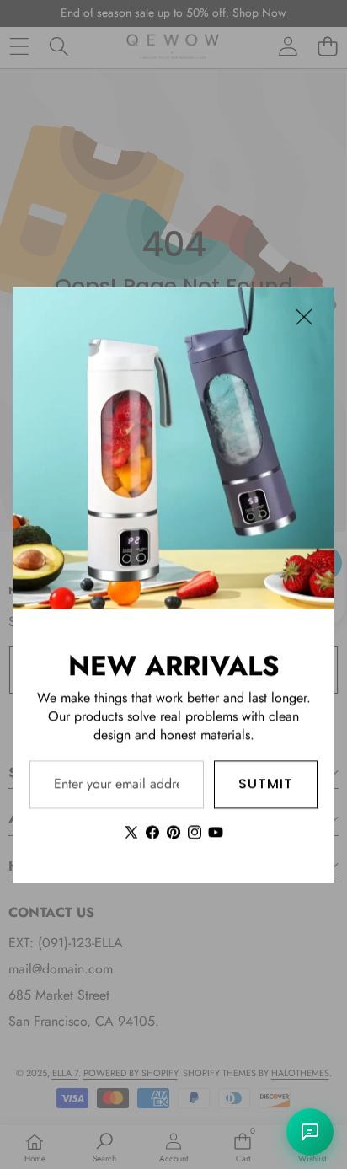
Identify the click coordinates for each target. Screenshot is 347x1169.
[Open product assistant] (310, 1132)
